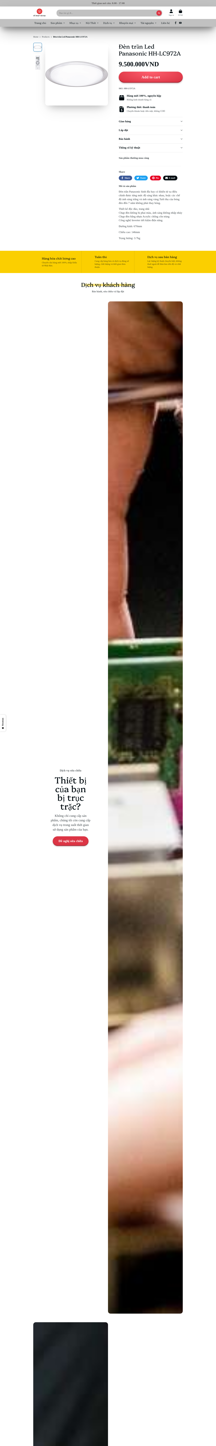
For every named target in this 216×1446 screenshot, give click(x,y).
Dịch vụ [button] (107, 23)
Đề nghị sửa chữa (70, 841)
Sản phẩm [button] (56, 23)
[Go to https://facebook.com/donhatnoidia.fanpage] (175, 23)
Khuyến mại (126, 23)
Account (171, 12)
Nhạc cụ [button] (73, 23)
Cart (180, 12)
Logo (39, 13)
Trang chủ (40, 23)
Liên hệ (165, 23)
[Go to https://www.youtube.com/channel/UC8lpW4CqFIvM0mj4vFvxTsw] (180, 23)
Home (35, 37)
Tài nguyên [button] (147, 23)
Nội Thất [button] (91, 23)
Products (46, 37)
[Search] (159, 13)
